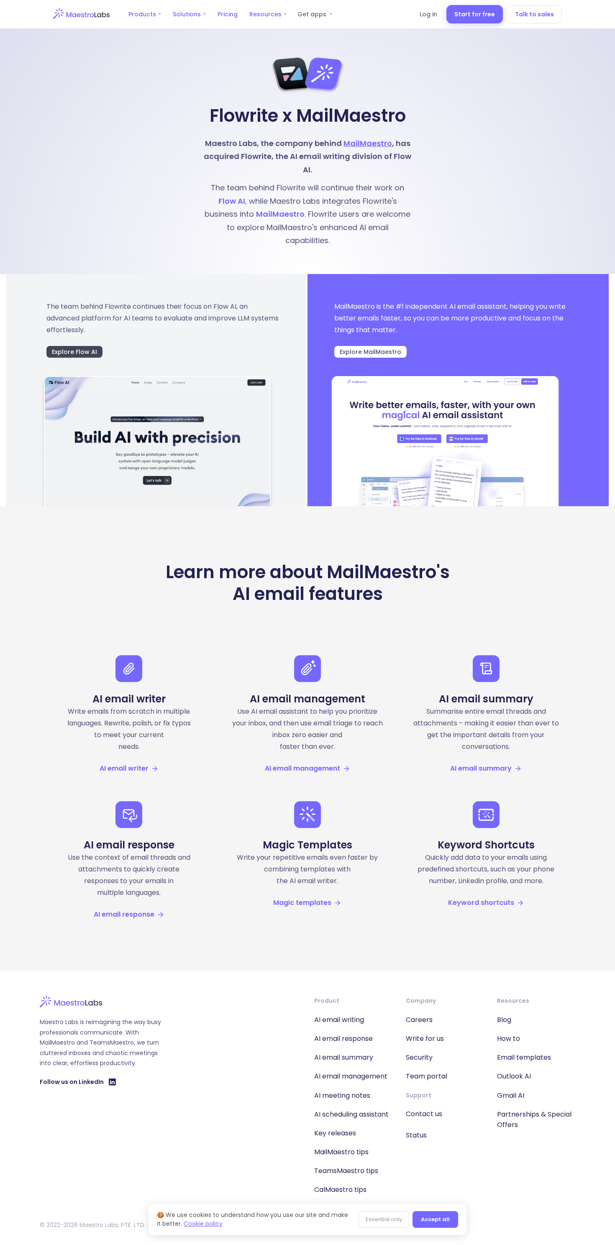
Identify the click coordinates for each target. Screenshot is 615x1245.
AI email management (350, 1076)
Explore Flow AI (74, 352)
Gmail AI (510, 1095)
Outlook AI (514, 1076)
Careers (419, 1020)
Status (416, 1135)
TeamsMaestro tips (346, 1171)
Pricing (228, 14)
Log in (428, 14)
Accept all (435, 1219)
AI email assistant (478, 306)
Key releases (335, 1133)
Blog (504, 1020)
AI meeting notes (342, 1095)
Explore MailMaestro (370, 352)
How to (508, 1038)
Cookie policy (203, 1223)
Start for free (474, 14)
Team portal (426, 1076)
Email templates (524, 1057)
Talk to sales (534, 14)
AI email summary (343, 1057)
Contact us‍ (424, 1114)
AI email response (343, 1038)
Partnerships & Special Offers (534, 1119)
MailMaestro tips (341, 1152)
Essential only (384, 1219)
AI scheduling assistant (351, 1114)
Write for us (425, 1038)
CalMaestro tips (340, 1189)
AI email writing (339, 1020)
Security (419, 1057)
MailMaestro (367, 143)
